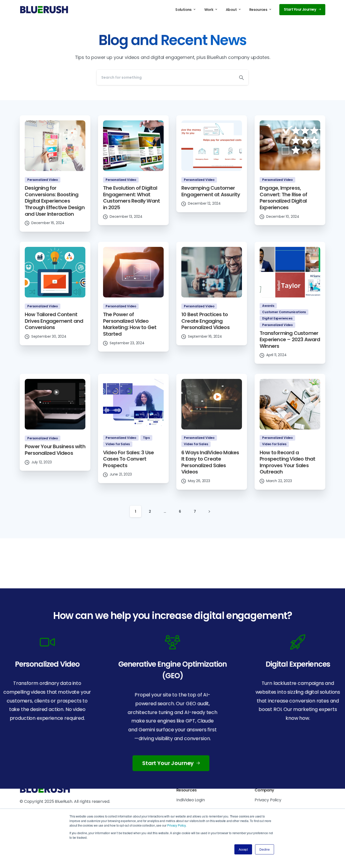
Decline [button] (264, 849)
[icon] (172, 641)
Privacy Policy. (176, 825)
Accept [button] (243, 849)
